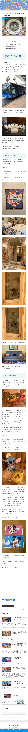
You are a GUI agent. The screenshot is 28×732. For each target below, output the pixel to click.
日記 (12, 605)
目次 (12, 41)
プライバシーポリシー (14, 727)
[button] (25, 359)
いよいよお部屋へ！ (11, 46)
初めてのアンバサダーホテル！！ (14, 44)
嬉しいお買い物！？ (11, 48)
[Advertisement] (14, 584)
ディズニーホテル (6, 605)
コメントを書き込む (14, 713)
